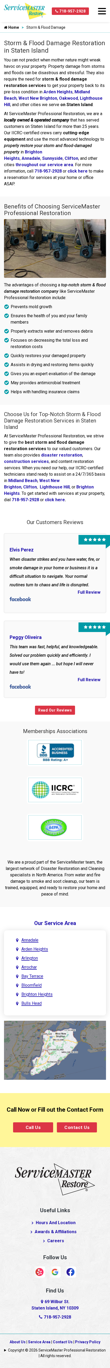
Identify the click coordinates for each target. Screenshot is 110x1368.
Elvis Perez (22, 550)
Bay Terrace (32, 976)
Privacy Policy (87, 1342)
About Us (18, 1342)
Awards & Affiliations (56, 1231)
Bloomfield (31, 985)
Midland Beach (22, 480)
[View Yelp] (39, 1271)
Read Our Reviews (55, 710)
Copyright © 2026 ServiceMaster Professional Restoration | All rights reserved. (57, 1353)
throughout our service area (44, 164)
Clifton (71, 158)
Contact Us (76, 1127)
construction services (26, 461)
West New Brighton (37, 98)
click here (78, 171)
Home (13, 27)
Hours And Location (56, 1222)
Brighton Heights (37, 994)
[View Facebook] (70, 1271)
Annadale (31, 158)
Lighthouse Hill (55, 487)
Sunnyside (52, 158)
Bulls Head (31, 1003)
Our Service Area (55, 923)
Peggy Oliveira (26, 637)
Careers (55, 1240)
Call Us (33, 1127)
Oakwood (68, 98)
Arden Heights (58, 91)
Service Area (39, 1342)
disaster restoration (61, 455)
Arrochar (29, 967)
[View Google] (55, 1271)
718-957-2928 (72, 11)
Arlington (29, 958)
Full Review (89, 592)
